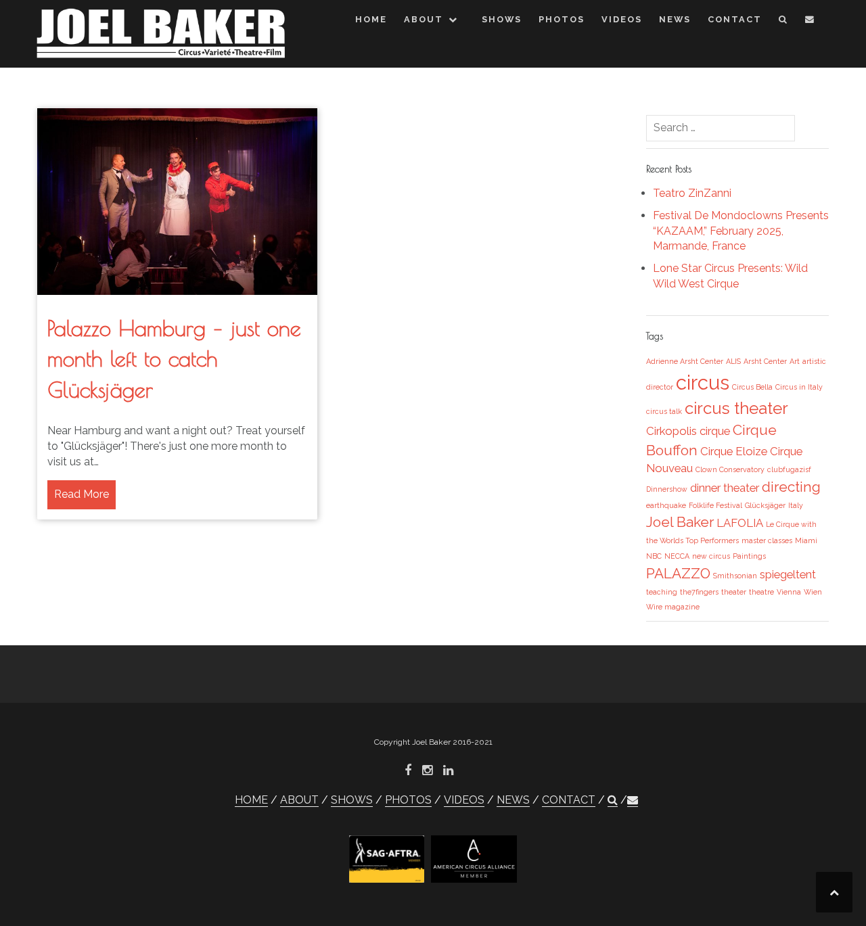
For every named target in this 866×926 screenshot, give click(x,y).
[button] (783, 22)
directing (791, 486)
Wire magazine (673, 607)
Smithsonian (735, 576)
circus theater (736, 408)
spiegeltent (788, 574)
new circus (711, 556)
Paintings (749, 556)
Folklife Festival (715, 505)
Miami (806, 540)
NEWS (675, 19)
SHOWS (502, 19)
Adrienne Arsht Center (684, 361)
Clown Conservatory (730, 469)
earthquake (666, 505)
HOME (371, 19)
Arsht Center (765, 361)
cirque (715, 431)
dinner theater (724, 487)
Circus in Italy (799, 387)
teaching (661, 592)
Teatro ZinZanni (692, 193)
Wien (813, 592)
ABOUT (423, 19)
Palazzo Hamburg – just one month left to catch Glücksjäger (174, 358)
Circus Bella (752, 387)
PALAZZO (678, 573)
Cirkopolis (671, 431)
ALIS (733, 361)
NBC (654, 556)
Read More (81, 494)
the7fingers (699, 592)
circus (702, 382)
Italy (795, 505)
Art (795, 361)
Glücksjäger (765, 505)
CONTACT (735, 19)
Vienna (789, 592)
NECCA (676, 556)
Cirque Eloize (733, 451)
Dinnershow (666, 489)
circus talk (664, 411)
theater (733, 592)
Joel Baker (680, 521)
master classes (767, 540)
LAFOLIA (739, 523)
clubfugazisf (789, 469)
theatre (761, 592)
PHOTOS (562, 19)
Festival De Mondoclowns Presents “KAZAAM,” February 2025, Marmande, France (741, 231)
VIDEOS (621, 19)
